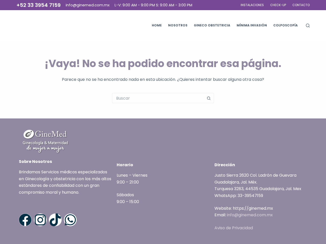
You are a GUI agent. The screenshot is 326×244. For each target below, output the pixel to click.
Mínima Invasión (252, 25)
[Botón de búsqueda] (209, 98)
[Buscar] (308, 25)
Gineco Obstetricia (212, 25)
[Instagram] (40, 220)
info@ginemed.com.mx (250, 215)
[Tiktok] (55, 220)
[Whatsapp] (70, 220)
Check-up (278, 5)
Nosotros (177, 25)
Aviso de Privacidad (233, 228)
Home (157, 25)
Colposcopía (285, 25)
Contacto (301, 5)
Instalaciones (252, 5)
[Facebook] (25, 220)
